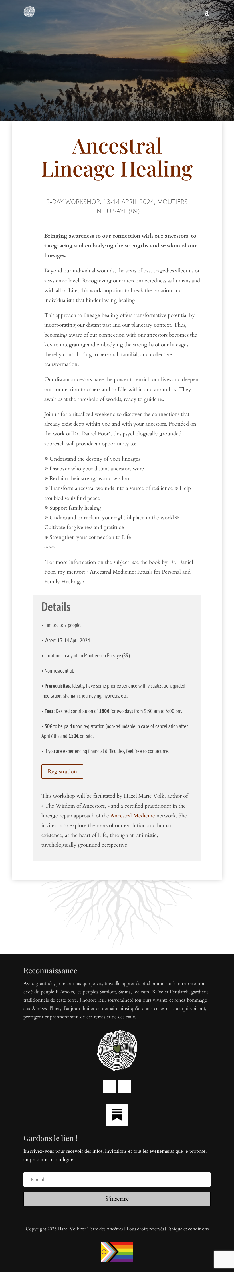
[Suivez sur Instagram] (124, 1086)
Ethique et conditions (188, 1229)
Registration (62, 771)
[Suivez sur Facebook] (109, 1086)
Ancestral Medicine (132, 815)
